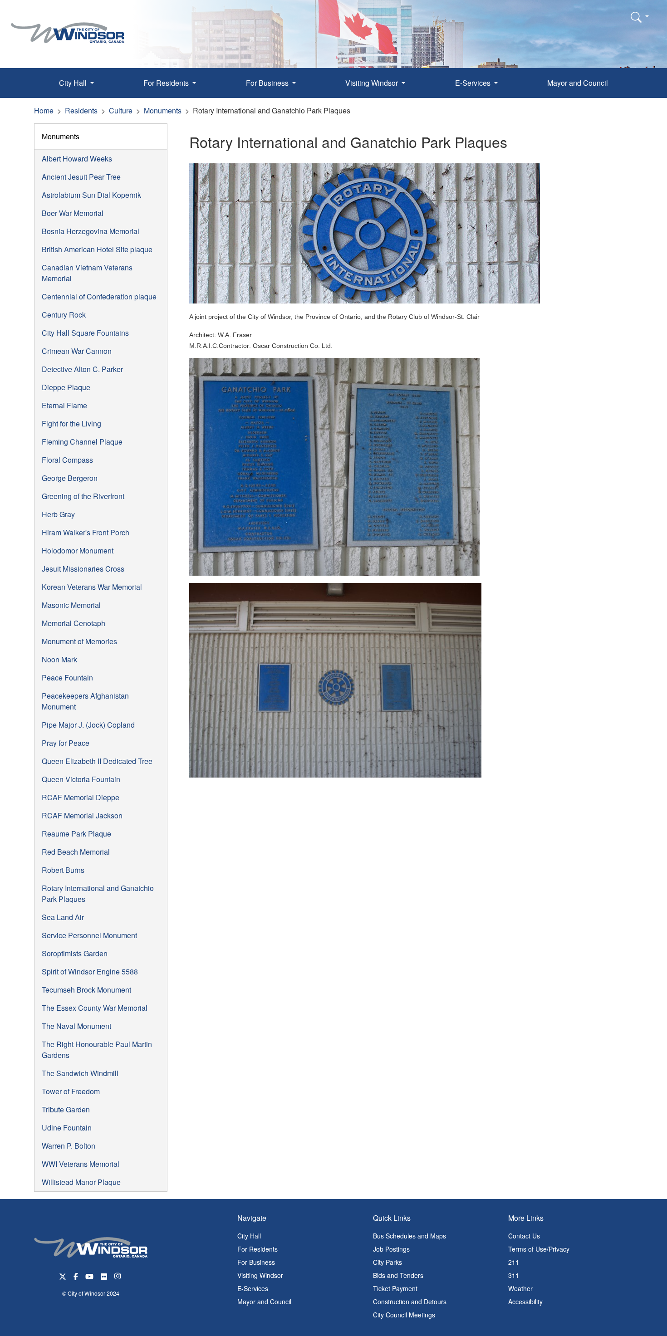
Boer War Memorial (72, 213)
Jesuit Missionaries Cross (83, 568)
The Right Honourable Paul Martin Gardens (97, 1049)
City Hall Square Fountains (85, 333)
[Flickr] (104, 1275)
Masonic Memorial (71, 605)
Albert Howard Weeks (77, 158)
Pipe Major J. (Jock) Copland (88, 724)
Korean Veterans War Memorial (92, 587)
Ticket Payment (395, 1288)
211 (513, 1262)
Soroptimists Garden (75, 953)
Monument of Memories (79, 641)
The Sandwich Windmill (80, 1073)
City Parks (387, 1262)
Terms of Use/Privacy (538, 1248)
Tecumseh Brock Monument (86, 989)
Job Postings (391, 1248)
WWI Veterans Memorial (80, 1164)
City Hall (249, 1235)
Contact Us (524, 1235)
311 (513, 1275)
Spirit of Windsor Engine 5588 (90, 971)
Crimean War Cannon (77, 351)
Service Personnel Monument (89, 935)
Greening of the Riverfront (83, 496)
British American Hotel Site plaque (97, 249)
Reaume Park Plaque (76, 833)
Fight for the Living (71, 423)
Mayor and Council (577, 83)
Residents (81, 110)
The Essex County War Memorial (94, 1008)
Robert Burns (63, 870)
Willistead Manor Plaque (81, 1182)
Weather (520, 1288)
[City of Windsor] (67, 26)
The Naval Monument (76, 1026)
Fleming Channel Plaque (82, 441)
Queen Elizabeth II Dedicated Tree (97, 761)
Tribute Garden (66, 1109)
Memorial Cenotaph (73, 623)
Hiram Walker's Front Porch (85, 532)
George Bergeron (70, 478)
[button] (640, 17)
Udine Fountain (67, 1127)
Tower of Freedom (71, 1091)
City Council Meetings (404, 1314)
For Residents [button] (167, 83)
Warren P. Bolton (68, 1145)
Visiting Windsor (260, 1275)
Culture (120, 110)
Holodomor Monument (77, 550)
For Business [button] (268, 83)
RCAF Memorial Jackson (82, 815)
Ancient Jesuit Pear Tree (81, 176)
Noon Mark (59, 659)
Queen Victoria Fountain (81, 779)
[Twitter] (62, 1275)
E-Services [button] (473, 83)
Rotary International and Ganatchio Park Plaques (98, 893)
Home (44, 110)
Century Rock (64, 314)
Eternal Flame (64, 405)
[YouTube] (89, 1275)
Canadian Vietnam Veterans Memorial (87, 273)
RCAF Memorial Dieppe (80, 797)
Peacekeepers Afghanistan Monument (85, 701)
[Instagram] (118, 1275)
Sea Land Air (63, 917)
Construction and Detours (409, 1301)
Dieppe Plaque (66, 387)
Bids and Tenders (398, 1275)
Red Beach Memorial (76, 852)
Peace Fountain (67, 677)
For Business (256, 1262)
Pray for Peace (65, 743)
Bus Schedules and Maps (409, 1235)
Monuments (162, 110)
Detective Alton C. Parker (82, 369)
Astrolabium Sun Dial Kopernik (91, 195)
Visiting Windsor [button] (372, 83)
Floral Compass (67, 460)
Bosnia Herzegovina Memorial (90, 231)
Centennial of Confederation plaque (99, 296)
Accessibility (525, 1301)
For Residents (257, 1248)
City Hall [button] (73, 83)
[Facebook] (76, 1275)
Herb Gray (58, 514)
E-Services (252, 1288)
